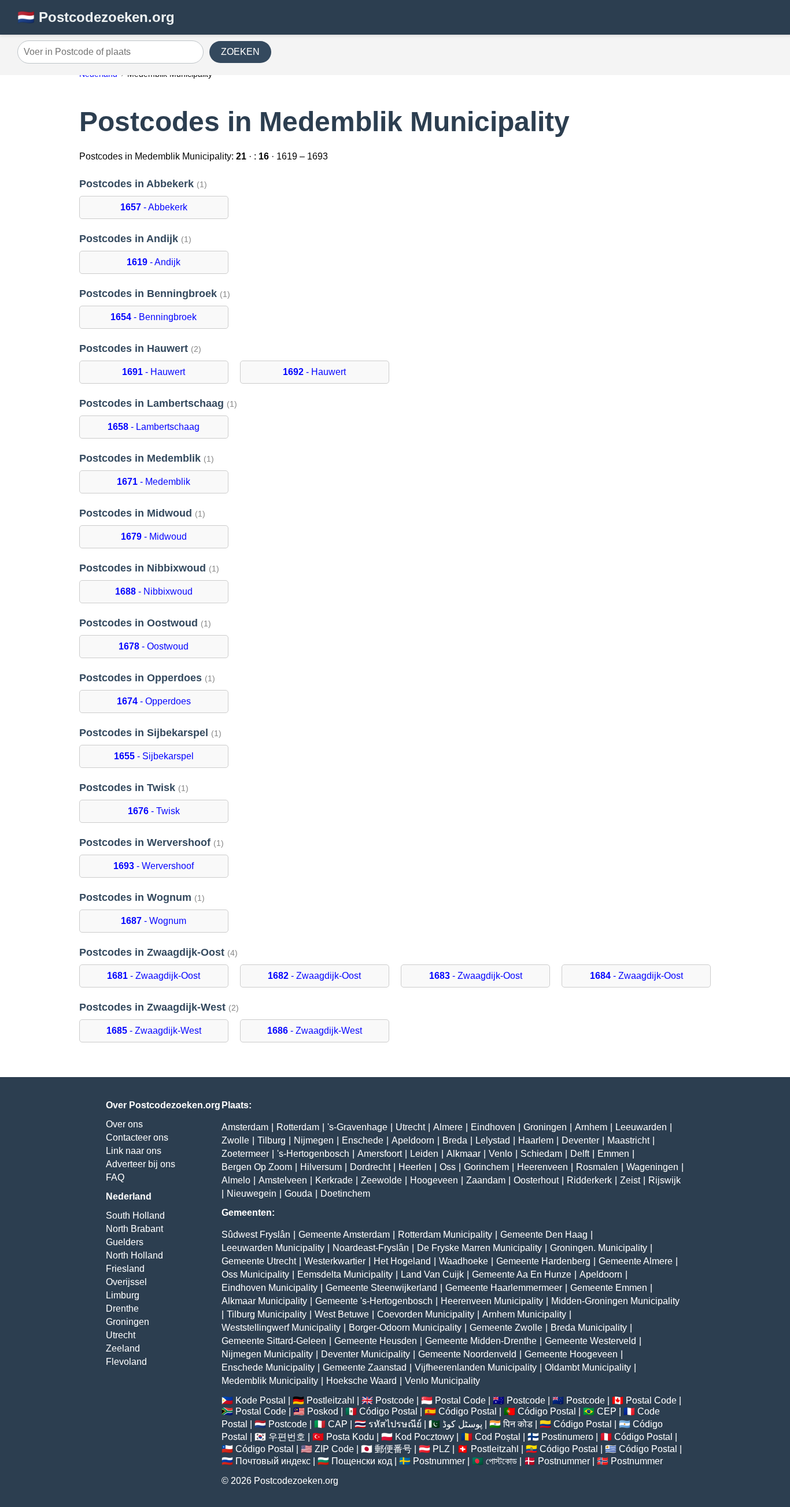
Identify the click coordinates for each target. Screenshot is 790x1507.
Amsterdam (245, 1127)
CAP (338, 1424)
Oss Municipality (255, 1274)
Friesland (125, 1269)
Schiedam (541, 1154)
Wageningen (652, 1167)
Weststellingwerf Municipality (281, 1327)
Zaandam (485, 1180)
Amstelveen (283, 1180)
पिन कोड (518, 1424)
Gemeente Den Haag (544, 1234)
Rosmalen (597, 1167)
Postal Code (460, 1400)
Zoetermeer (245, 1154)
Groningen (127, 1322)
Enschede (362, 1140)
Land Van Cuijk (432, 1274)
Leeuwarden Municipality (273, 1248)
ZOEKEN (240, 52)
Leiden (424, 1154)
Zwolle (235, 1140)
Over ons (124, 1124)
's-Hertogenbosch (313, 1154)
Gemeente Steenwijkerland (381, 1288)
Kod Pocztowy (424, 1437)
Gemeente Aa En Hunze (521, 1274)
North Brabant (134, 1229)
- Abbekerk (153, 207)
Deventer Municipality (365, 1354)
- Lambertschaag (154, 427)
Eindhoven (493, 1127)
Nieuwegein (251, 1193)
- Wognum (153, 921)
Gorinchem (486, 1167)
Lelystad (492, 1140)
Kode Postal (260, 1400)
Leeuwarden (641, 1127)
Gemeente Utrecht (259, 1261)
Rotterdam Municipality (445, 1234)
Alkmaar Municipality (264, 1301)
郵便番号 (393, 1449)
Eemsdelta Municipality (345, 1274)
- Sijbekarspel (154, 756)
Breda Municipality (589, 1327)
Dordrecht (370, 1167)
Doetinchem (345, 1193)
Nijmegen (314, 1140)
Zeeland (123, 1348)
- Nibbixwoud (154, 591)
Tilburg (271, 1140)
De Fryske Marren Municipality (479, 1248)
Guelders (124, 1242)
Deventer (580, 1140)
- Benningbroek (153, 317)
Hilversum (321, 1167)
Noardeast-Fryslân (371, 1248)
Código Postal (388, 1411)
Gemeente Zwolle (506, 1327)
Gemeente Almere (636, 1261)
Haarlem (535, 1140)
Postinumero (567, 1437)
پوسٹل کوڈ (462, 1424)
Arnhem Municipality (524, 1314)
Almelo (236, 1180)
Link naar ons (133, 1151)
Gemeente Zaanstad (365, 1367)
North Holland (134, 1255)
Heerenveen (542, 1167)
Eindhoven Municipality (270, 1288)
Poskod (322, 1411)
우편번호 (286, 1437)
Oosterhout (536, 1180)
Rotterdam (297, 1127)
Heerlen (414, 1167)
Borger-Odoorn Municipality (405, 1327)
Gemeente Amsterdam (344, 1234)
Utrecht (120, 1335)
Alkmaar (463, 1154)
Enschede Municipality (268, 1367)
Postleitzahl (331, 1400)
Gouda (298, 1193)
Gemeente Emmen (608, 1288)
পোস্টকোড (501, 1461)
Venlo (500, 1154)
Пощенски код (361, 1461)
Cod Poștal (497, 1437)
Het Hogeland (402, 1261)
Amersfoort (379, 1154)
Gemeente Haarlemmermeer (503, 1288)
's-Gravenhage (357, 1127)
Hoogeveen (434, 1180)
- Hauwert (153, 372)
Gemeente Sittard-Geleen (274, 1341)
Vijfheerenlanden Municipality (476, 1367)
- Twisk (154, 811)
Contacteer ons (137, 1137)
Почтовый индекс (273, 1461)
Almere (448, 1127)
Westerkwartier (335, 1261)
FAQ (115, 1177)
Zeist (630, 1180)
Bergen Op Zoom (257, 1167)
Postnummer (439, 1461)
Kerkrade (334, 1180)
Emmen (613, 1154)
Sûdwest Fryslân (256, 1234)
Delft (579, 1154)
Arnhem (591, 1127)
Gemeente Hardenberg (543, 1261)
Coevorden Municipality (425, 1314)
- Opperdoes (154, 701)
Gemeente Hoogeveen (571, 1354)
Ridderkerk (589, 1180)
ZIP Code (334, 1449)
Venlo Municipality (442, 1381)
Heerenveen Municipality (492, 1301)
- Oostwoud (154, 646)
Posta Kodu (350, 1437)
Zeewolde (381, 1180)
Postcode (394, 1400)
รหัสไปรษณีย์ (395, 1424)
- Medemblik (153, 482)
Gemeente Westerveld (590, 1341)
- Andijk (153, 262)
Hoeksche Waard (361, 1381)
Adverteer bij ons (140, 1164)
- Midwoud (154, 536)
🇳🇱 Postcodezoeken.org (96, 17)
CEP (607, 1411)
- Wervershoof (153, 866)
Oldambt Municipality (588, 1367)
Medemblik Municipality (270, 1381)
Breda (454, 1140)
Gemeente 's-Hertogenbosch (374, 1301)
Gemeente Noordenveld (467, 1354)
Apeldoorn (413, 1140)
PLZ (441, 1449)
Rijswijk (664, 1180)
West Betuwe (342, 1314)
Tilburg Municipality (267, 1314)
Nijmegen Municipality (267, 1354)
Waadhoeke (463, 1261)
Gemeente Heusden (375, 1341)
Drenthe (122, 1308)
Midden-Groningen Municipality (615, 1301)
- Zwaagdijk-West (153, 1030)
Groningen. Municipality (598, 1248)
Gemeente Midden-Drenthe (481, 1341)
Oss (448, 1167)
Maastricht (628, 1140)
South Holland (135, 1215)
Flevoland (126, 1362)
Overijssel (126, 1282)
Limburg (122, 1295)
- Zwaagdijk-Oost (153, 976)
